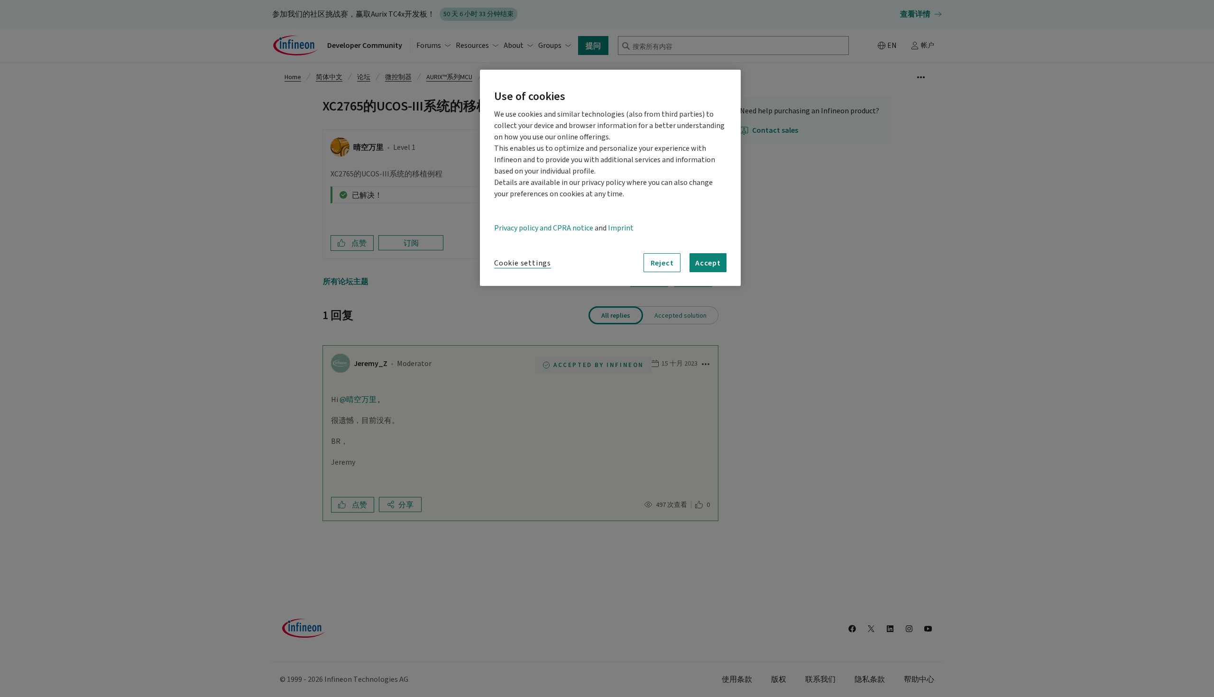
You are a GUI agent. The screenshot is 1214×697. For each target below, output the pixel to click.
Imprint (621, 228)
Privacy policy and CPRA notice (543, 228)
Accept (708, 262)
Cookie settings (522, 263)
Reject (662, 262)
